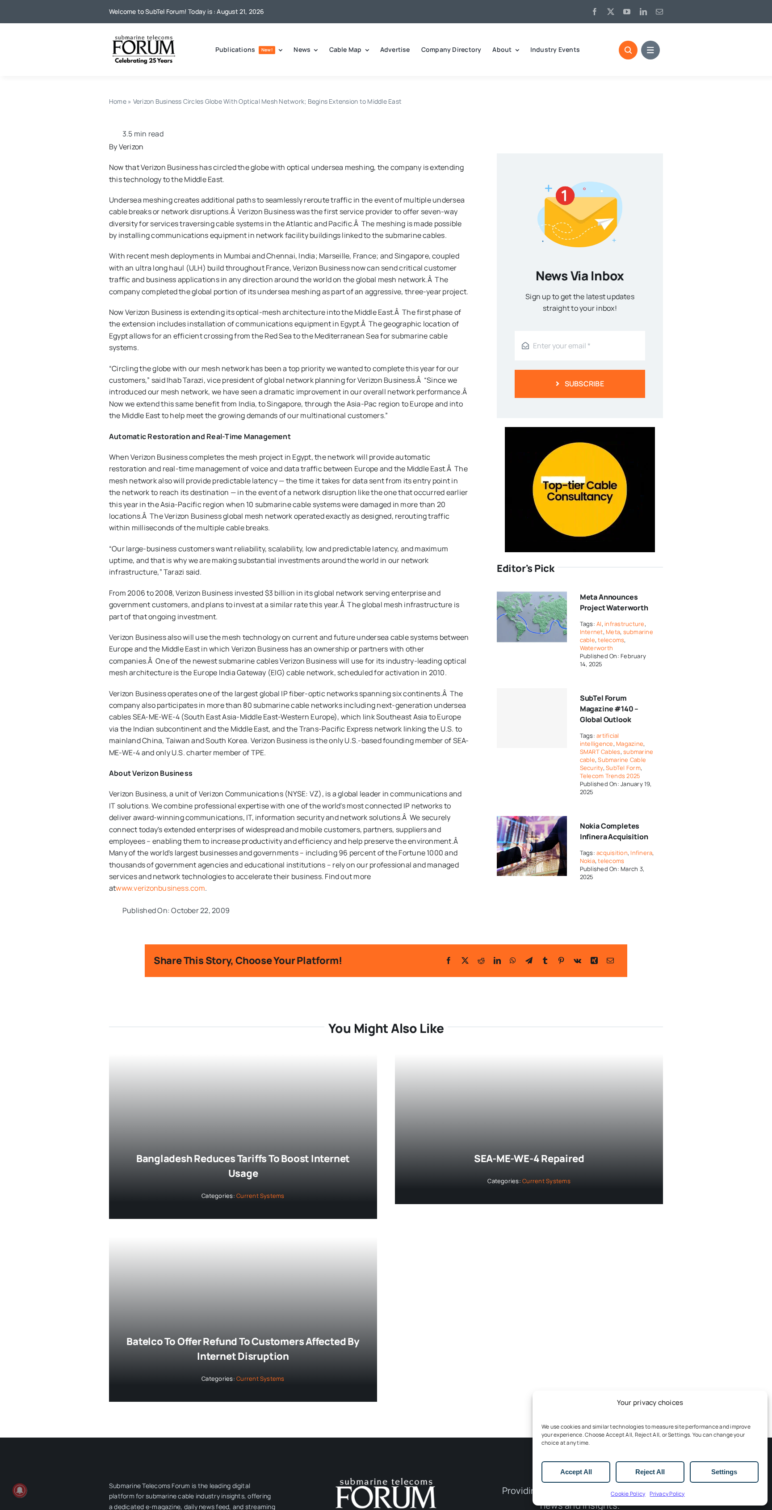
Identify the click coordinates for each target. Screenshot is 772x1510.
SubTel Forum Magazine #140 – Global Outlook (609, 708)
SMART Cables (600, 752)
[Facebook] (449, 960)
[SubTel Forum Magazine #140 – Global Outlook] (532, 718)
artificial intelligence (599, 740)
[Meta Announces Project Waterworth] (532, 593)
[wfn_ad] (580, 431)
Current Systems (260, 1196)
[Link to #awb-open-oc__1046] (628, 50)
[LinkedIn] (497, 960)
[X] (465, 960)
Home (117, 101)
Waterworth (596, 648)
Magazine (629, 744)
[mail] (659, 11)
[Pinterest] (561, 960)
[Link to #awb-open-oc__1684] (650, 50)
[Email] (610, 960)
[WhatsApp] (512, 960)
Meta (613, 632)
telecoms (611, 640)
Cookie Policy (628, 1493)
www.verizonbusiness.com (160, 888)
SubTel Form (623, 768)
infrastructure (624, 624)
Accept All (576, 1472)
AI (598, 624)
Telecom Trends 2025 (610, 776)
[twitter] (610, 11)
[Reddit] (481, 960)
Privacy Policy (667, 1493)
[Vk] (577, 960)
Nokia (587, 861)
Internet (591, 632)
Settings (724, 1472)
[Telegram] (529, 960)
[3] (386, 1477)
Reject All (650, 1472)
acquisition (612, 853)
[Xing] (594, 960)
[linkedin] (643, 11)
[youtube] (626, 11)
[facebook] (594, 11)
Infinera (641, 853)
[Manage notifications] (20, 1490)
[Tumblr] (545, 960)
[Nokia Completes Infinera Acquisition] (532, 822)
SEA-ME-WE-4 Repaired (529, 1158)
